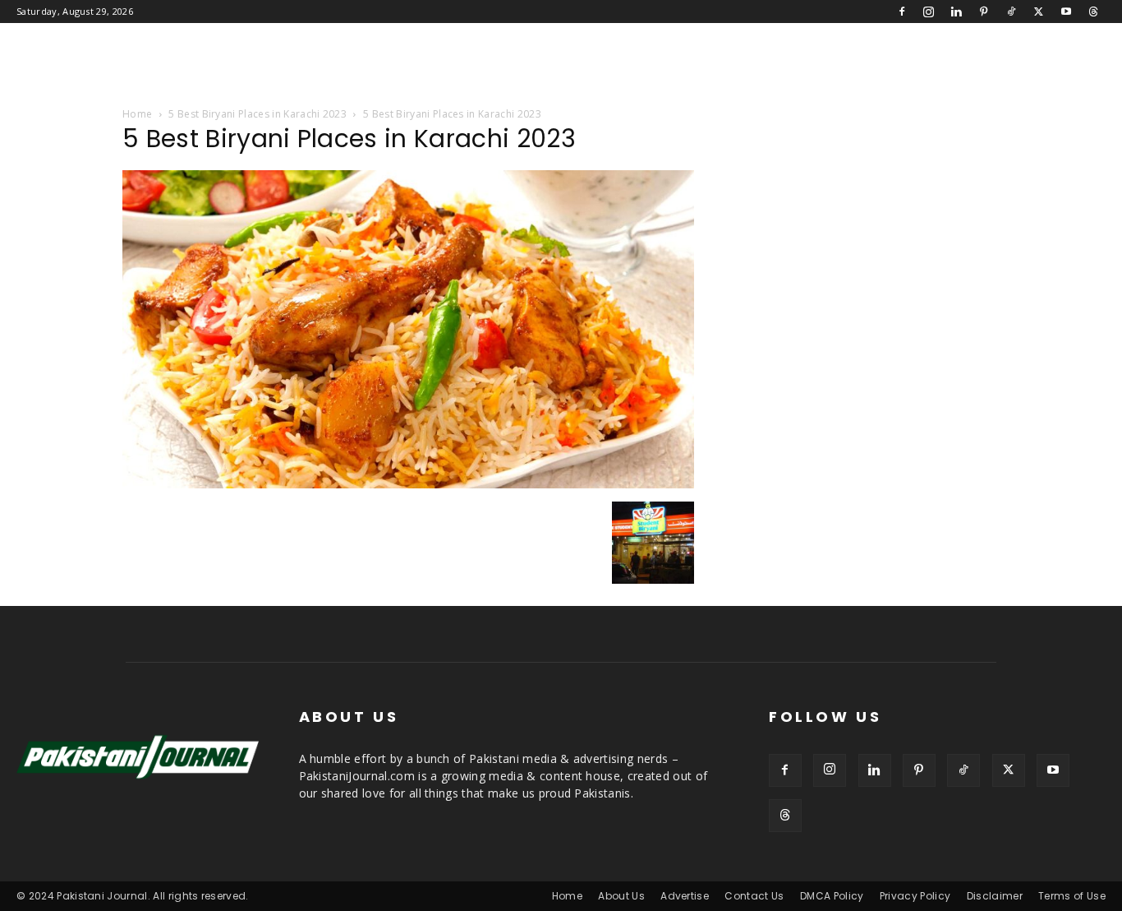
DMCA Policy (832, 896)
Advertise (684, 896)
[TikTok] (1011, 11)
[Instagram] (929, 11)
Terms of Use (1072, 896)
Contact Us (754, 896)
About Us (621, 896)
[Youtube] (1066, 11)
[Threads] (1093, 11)
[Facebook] (902, 11)
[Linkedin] (956, 11)
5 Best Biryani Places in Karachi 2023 (257, 114)
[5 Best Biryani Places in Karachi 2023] (408, 484)
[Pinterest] (984, 11)
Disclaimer (995, 896)
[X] (1038, 11)
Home (137, 114)
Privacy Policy (915, 896)
